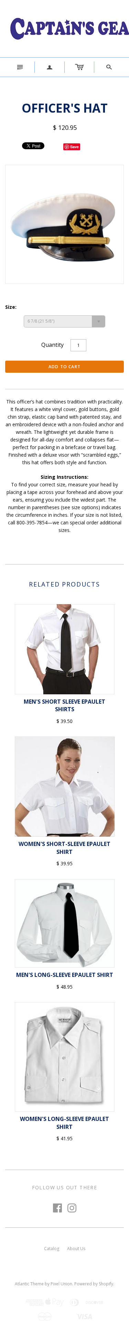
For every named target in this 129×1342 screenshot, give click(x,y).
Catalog (51, 1248)
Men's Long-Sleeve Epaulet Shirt (64, 975)
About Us (76, 1248)
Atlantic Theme (29, 1284)
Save (74, 146)
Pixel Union (61, 1284)
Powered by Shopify (93, 1284)
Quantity (52, 345)
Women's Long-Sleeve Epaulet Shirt (64, 1122)
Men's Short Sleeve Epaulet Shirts (64, 705)
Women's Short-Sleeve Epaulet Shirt (64, 847)
